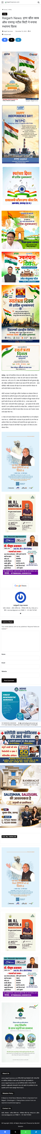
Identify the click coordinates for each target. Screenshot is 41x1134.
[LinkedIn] (18, 40)
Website (4, 671)
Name (3, 654)
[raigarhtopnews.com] (12, 2)
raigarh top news (8, 31)
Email (3, 663)
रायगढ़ (9, 9)
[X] (12, 40)
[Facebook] (5, 40)
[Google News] (20, 586)
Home (5, 9)
